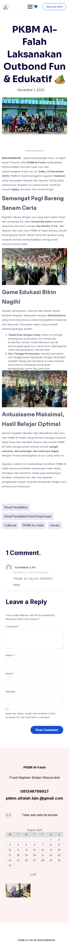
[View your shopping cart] (36, 6)
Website (10, 691)
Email (10, 673)
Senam (55, 525)
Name (10, 655)
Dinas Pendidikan (15, 507)
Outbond (10, 525)
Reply (16, 584)
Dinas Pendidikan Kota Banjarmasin (28, 516)
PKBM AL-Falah (33, 525)
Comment (12, 626)
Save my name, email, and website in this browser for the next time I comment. (30, 715)
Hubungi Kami (54, 6)
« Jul (33, 873)
